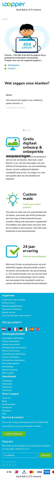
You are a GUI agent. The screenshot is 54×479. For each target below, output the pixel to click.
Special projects (9, 369)
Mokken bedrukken (11, 344)
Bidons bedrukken (10, 341)
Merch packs (8, 372)
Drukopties (7, 380)
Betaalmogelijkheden (12, 306)
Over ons (6, 398)
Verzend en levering (11, 309)
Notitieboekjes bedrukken (14, 347)
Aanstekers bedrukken (13, 338)
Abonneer (45, 455)
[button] (23, 130)
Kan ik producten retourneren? (16, 315)
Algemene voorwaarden (13, 299)
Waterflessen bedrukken (14, 353)
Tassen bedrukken (10, 357)
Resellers (6, 410)
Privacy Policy (8, 302)
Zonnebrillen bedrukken (13, 360)
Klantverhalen (8, 404)
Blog (4, 401)
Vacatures (7, 407)
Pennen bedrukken (11, 350)
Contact (11, 68)
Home (5, 19)
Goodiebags (8, 366)
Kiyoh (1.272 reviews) (28, 9)
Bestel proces (8, 312)
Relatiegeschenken (13, 334)
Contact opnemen (13, 433)
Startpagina (13, 65)
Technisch (7, 390)
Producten (7, 387)
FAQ (4, 413)
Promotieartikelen (10, 363)
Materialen (7, 383)
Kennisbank (9, 376)
